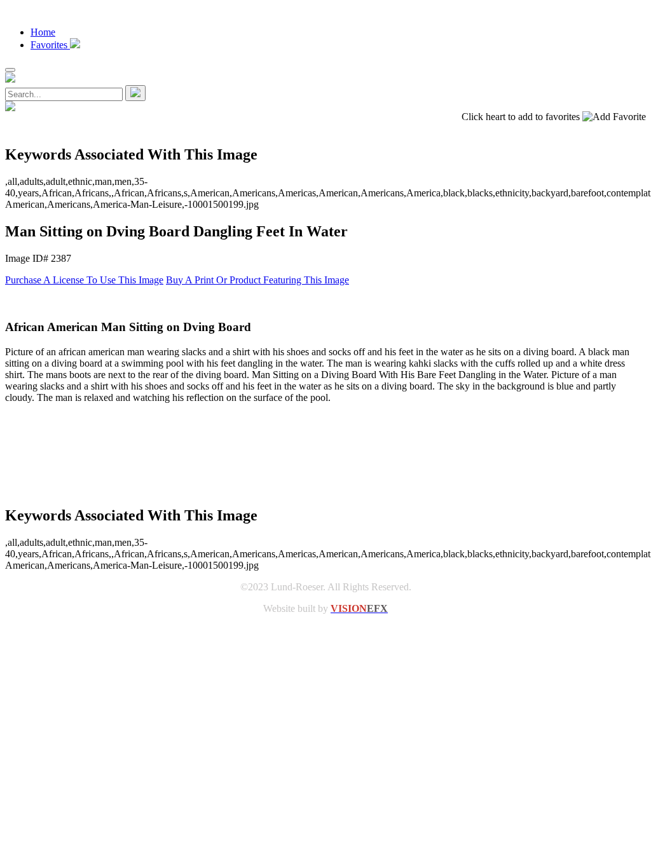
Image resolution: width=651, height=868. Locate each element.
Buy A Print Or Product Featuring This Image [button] (257, 280)
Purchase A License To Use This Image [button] (84, 280)
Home (43, 32)
